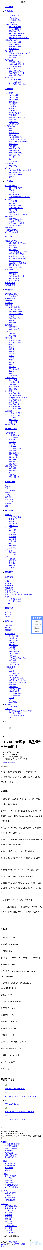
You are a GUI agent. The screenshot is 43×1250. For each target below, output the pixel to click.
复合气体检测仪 (15, 35)
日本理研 (12, 459)
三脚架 (11, 190)
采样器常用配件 (11, 186)
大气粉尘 (9, 181)
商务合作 (8, 528)
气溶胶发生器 (14, 382)
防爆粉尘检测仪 (15, 225)
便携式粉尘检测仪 (16, 219)
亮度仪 (11, 356)
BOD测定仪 (13, 100)
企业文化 (8, 614)
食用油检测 (13, 402)
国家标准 (12, 568)
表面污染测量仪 (15, 307)
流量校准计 (13, 212)
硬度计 (11, 360)
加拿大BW (13, 439)
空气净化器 (13, 523)
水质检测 (9, 89)
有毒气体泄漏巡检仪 (16, 64)
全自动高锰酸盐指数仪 (17, 117)
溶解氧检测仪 (14, 150)
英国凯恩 (12, 468)
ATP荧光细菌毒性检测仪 (18, 398)
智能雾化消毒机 (11, 294)
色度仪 (11, 130)
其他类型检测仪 (11, 77)
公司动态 (8, 625)
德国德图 (12, 470)
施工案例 (12, 552)
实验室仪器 (10, 482)
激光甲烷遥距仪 (15, 82)
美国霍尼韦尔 (14, 453)
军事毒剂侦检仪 (15, 599)
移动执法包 (9, 303)
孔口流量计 (13, 272)
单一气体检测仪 (15, 27)
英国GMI (12, 446)
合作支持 (12, 539)
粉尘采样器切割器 (16, 188)
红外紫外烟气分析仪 (16, 256)
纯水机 (11, 159)
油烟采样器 (13, 245)
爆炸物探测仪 (10, 424)
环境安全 (9, 289)
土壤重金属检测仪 (16, 413)
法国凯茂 (12, 475)
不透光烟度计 (14, 375)
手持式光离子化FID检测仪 (19, 38)
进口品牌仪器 (11, 429)
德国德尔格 (13, 464)
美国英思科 (13, 451)
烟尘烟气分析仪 (11, 466)
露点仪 (11, 349)
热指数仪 (12, 323)
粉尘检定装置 (14, 278)
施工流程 (12, 563)
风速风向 (12, 336)
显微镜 (7, 488)
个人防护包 (9, 300)
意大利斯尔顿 (14, 477)
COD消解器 (13, 95)
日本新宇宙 (13, 457)
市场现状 (12, 548)
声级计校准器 (14, 329)
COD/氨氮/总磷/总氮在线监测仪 (20, 170)
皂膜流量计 (13, 274)
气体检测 (9, 11)
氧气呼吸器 (9, 586)
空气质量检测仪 (15, 20)
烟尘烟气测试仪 (11, 241)
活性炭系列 (13, 526)
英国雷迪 (12, 444)
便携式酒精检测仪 (16, 340)
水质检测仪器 (10, 93)
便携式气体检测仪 (11, 24)
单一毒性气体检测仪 (16, 33)
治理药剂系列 (14, 521)
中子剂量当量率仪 (16, 314)
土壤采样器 (13, 422)
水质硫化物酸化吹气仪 (17, 139)
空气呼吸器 (9, 583)
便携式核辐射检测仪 (16, 311)
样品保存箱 (9, 504)
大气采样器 (9, 199)
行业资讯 (8, 628)
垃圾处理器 (9, 588)
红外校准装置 (14, 281)
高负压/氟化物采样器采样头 (19, 197)
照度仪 (11, 351)
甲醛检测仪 (13, 18)
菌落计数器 (13, 389)
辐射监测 (8, 305)
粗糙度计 (12, 367)
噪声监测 (8, 325)
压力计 (11, 364)
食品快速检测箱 (15, 406)
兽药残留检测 (14, 404)
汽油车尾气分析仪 (16, 75)
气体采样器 (13, 210)
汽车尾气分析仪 (11, 69)
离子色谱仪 (13, 119)
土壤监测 (8, 411)
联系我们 (9, 572)
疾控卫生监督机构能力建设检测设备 (18, 594)
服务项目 (8, 557)
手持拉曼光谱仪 (15, 601)
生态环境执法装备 (11, 592)
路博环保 (9, 608)
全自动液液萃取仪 (16, 153)
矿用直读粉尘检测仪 (16, 223)
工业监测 (8, 345)
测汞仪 (7, 506)
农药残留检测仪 (15, 393)
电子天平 (8, 486)
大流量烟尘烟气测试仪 (17, 263)
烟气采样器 (13, 247)
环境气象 (8, 331)
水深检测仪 (13, 122)
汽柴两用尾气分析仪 (16, 73)
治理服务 (12, 559)
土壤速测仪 (13, 417)
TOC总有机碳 (14, 124)
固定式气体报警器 (11, 40)
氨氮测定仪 (13, 102)
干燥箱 (7, 495)
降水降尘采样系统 (11, 230)
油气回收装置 (10, 285)
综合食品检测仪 (15, 395)
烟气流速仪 (13, 250)
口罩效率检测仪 (11, 378)
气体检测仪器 (10, 433)
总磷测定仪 (13, 104)
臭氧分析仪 (13, 58)
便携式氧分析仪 (15, 55)
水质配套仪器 (10, 126)
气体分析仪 (9, 51)
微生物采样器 (14, 384)
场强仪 (11, 320)
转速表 (11, 371)
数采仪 (11, 177)
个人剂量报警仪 (15, 309)
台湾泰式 (12, 462)
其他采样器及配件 (16, 208)
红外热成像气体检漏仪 (17, 84)
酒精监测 (8, 338)
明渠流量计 (13, 115)
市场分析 (8, 543)
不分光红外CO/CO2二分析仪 (19, 53)
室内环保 (9, 510)
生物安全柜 (13, 296)
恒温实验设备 (10, 490)
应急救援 (8, 597)
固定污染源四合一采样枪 (18, 252)
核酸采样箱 (9, 590)
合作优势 (12, 532)
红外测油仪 (13, 108)
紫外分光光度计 (15, 155)
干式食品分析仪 (15, 409)
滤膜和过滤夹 (14, 194)
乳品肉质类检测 (15, 400)
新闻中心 (9, 621)
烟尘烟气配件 (14, 265)
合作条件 (12, 537)
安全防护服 (9, 581)
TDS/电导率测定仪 (16, 137)
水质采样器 (9, 164)
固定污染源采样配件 (16, 254)
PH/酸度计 (13, 135)
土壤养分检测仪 (15, 415)
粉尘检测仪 (9, 217)
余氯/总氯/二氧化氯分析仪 (18, 141)
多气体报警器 (14, 49)
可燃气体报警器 (15, 46)
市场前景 (12, 546)
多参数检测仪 (14, 111)
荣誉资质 (12, 541)
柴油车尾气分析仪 (16, 71)
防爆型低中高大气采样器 (18, 214)
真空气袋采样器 (15, 261)
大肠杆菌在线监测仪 (16, 175)
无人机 (7, 603)
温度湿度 (12, 334)
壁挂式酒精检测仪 (16, 342)
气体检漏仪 (9, 60)
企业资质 (8, 617)
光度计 (7, 493)
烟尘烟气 (9, 236)
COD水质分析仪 (15, 113)
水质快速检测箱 (15, 148)
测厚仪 (11, 358)
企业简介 (8, 612)
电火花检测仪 (14, 369)
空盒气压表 (9, 501)
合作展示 (8, 550)
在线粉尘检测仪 (15, 221)
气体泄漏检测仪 (15, 66)
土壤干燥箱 (13, 420)
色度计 (11, 373)
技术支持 (8, 630)
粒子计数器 (13, 380)
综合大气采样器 (15, 205)
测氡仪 (11, 22)
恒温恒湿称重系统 (16, 267)
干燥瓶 (11, 192)
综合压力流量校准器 (16, 276)
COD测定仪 (13, 97)
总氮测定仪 (13, 106)
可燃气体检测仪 (15, 31)
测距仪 (11, 353)
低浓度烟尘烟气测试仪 (17, 243)
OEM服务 (12, 561)
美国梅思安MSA (15, 448)
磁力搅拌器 (9, 497)
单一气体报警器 (15, 42)
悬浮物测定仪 (14, 133)
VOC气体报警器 (15, 44)
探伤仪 (11, 362)
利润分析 (12, 534)
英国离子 (12, 442)
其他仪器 (9, 577)
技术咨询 (12, 565)
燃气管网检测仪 (15, 62)
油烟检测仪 (9, 228)
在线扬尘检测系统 (11, 232)
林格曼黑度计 (10, 283)
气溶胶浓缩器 (14, 387)
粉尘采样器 (13, 203)
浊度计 (11, 128)
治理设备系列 (14, 519)
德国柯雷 (12, 473)
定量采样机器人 (11, 298)
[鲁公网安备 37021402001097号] (36, 1240)
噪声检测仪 (13, 327)
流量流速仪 (13, 146)
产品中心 (8, 515)
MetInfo (3, 1244)
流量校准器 (9, 269)
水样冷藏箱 (13, 161)
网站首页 (9, 7)
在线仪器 (8, 168)
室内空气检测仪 (15, 517)
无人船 (11, 157)
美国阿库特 (13, 437)
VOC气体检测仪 (15, 29)
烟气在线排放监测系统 (17, 258)
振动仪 (11, 347)
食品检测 (8, 391)
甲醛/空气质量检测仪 (12, 16)
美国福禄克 (13, 455)
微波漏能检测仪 (15, 318)
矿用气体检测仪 (15, 80)
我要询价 (11, 763)
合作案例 (12, 554)
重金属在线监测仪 (16, 172)
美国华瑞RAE (14, 435)
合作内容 (12, 530)
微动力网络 (13, 1242)
